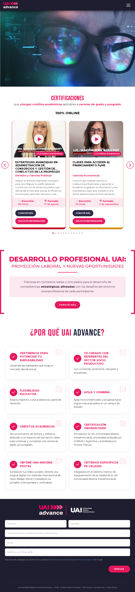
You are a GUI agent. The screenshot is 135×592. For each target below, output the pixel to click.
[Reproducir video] (39, 139)
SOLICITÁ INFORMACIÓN (31, 221)
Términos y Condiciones (93, 587)
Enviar (119, 569)
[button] (53, 233)
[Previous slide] (5, 165)
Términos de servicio (85, 560)
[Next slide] (130, 165)
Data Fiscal (112, 587)
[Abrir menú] (128, 5)
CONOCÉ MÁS (25, 213)
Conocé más (67, 305)
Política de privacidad (62, 560)
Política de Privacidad (70, 587)
